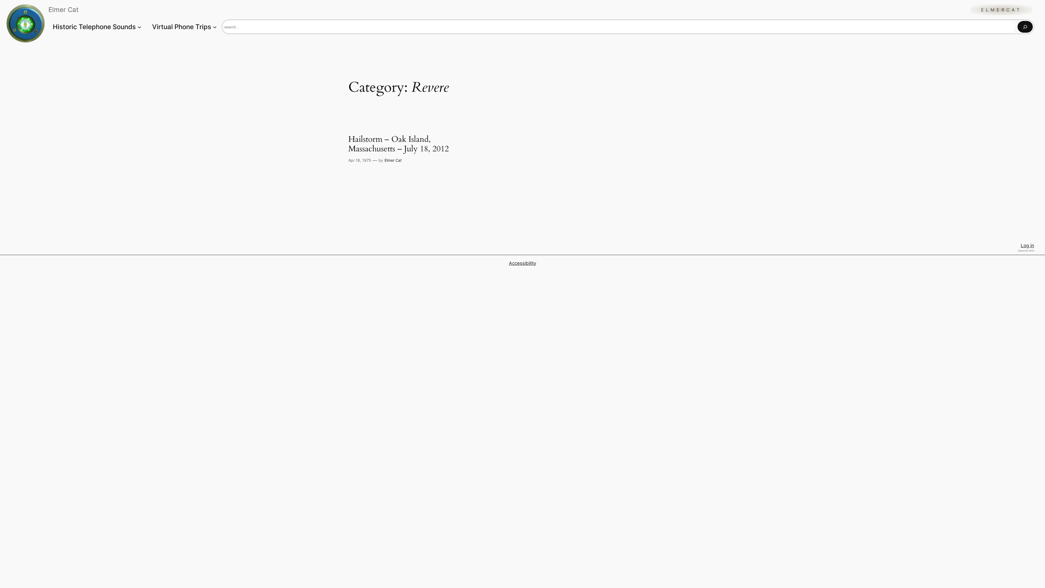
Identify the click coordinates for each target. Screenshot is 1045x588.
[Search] (1025, 27)
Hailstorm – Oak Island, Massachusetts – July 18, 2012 (398, 144)
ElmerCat (1001, 10)
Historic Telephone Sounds (94, 27)
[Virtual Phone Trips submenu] (215, 27)
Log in (1027, 245)
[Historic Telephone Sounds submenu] (139, 27)
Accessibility (522, 263)
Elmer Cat (393, 160)
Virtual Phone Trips (181, 27)
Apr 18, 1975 (359, 160)
